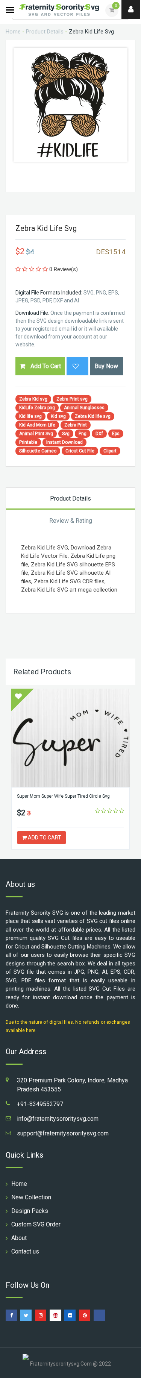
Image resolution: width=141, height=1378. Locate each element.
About (19, 1237)
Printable (28, 442)
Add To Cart (45, 366)
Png (82, 433)
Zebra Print (75, 425)
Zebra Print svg (72, 399)
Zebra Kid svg (33, 399)
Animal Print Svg (36, 433)
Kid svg (58, 416)
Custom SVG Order (36, 1224)
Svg (66, 433)
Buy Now (106, 366)
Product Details (45, 31)
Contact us (25, 1251)
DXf (99, 433)
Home (13, 31)
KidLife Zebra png (37, 407)
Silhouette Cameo (37, 451)
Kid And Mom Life (37, 425)
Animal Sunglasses (84, 407)
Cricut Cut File (79, 451)
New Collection (31, 1197)
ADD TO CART (44, 838)
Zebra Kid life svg (93, 416)
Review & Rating (70, 520)
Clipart (110, 451)
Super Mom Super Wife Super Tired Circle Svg (63, 796)
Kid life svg (30, 416)
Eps (116, 433)
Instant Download (64, 442)
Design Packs (29, 1210)
